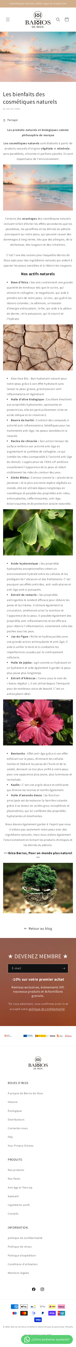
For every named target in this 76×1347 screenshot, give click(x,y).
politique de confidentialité (47, 1009)
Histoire (13, 1102)
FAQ (10, 1137)
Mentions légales (18, 1273)
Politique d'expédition (22, 1255)
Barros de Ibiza (19, 1326)
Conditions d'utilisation (23, 1264)
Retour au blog (40, 928)
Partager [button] (12, 120)
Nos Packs (14, 1178)
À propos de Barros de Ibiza (25, 1093)
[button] (8, 19)
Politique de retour (20, 1246)
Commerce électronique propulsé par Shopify (50, 1326)
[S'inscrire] (63, 968)
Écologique (15, 1111)
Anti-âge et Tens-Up (20, 1187)
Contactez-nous (18, 1128)
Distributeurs (16, 1119)
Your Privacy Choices (21, 1145)
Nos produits (16, 1170)
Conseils (13, 1213)
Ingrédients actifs (19, 1205)
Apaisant (13, 1196)
